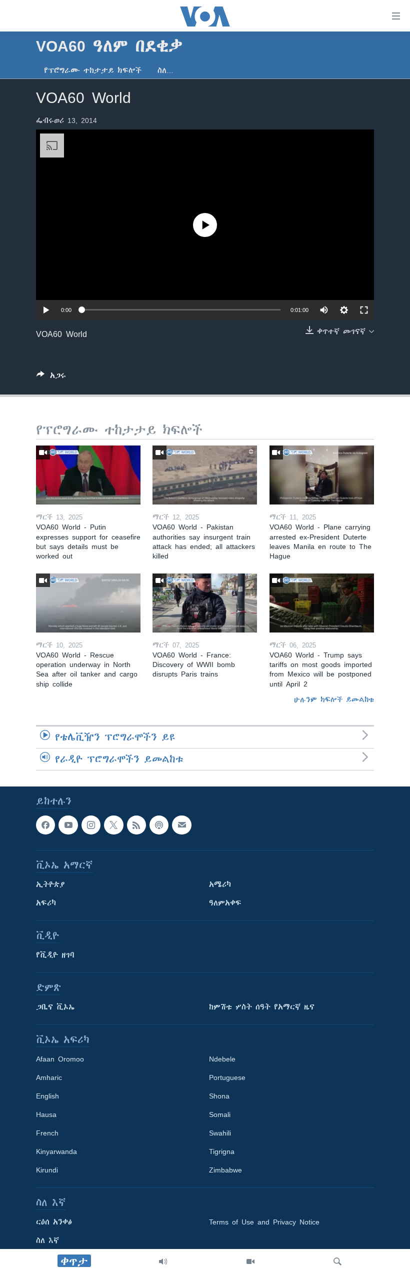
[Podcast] (159, 825)
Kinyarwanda (56, 1151)
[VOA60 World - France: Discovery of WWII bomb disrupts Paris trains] (204, 603)
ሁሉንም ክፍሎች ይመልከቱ (334, 700)
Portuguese (227, 1077)
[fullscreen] (364, 310)
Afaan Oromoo (60, 1059)
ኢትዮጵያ (50, 884)
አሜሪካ (220, 884)
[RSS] (136, 825)
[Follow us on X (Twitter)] (113, 825)
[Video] (251, 1261)
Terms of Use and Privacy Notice (264, 1222)
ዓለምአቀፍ (225, 903)
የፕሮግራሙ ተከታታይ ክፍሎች (93, 70)
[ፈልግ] (337, 1261)
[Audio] (163, 1261)
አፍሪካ (46, 903)
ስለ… (166, 70)
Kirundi (47, 1170)
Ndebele (222, 1059)
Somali (219, 1114)
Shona (219, 1096)
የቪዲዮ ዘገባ (55, 955)
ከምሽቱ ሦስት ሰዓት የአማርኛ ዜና (261, 1007)
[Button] (51, 377)
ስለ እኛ (47, 1240)
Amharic (49, 1077)
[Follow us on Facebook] (45, 825)
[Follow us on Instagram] (91, 825)
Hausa (46, 1114)
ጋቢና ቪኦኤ (55, 1007)
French (47, 1133)
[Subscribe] (181, 825)
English (47, 1096)
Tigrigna (221, 1151)
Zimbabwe (225, 1170)
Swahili (220, 1133)
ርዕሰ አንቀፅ (54, 1222)
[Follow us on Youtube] (68, 825)
